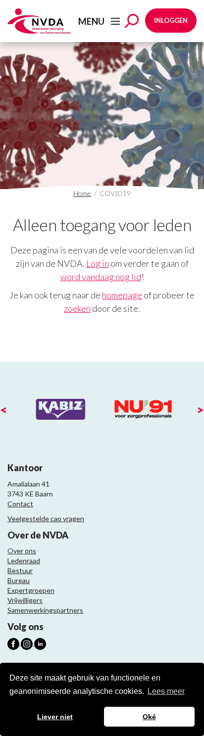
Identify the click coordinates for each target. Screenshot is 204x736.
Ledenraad (23, 560)
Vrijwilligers (25, 600)
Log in (97, 263)
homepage (122, 295)
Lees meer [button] (166, 691)
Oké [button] (149, 717)
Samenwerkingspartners (45, 610)
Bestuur (20, 570)
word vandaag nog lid (100, 276)
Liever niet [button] (55, 717)
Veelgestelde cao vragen (45, 518)
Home (82, 193)
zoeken (77, 308)
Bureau (18, 580)
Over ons (21, 550)
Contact (20, 503)
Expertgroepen (30, 590)
